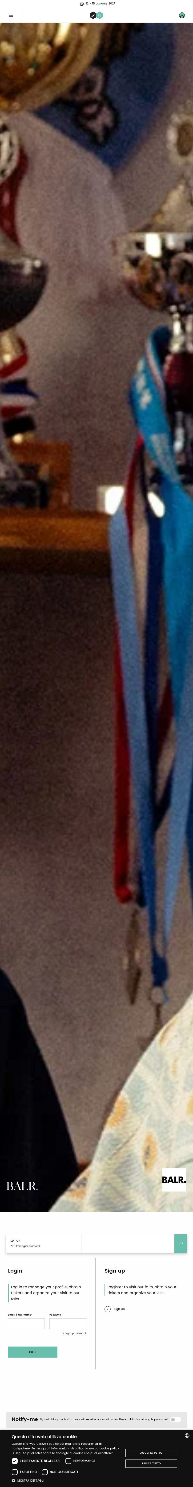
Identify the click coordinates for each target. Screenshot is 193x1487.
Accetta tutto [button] (151, 1453)
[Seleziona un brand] (96, 15)
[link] (182, 15)
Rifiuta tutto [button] (151, 1463)
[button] (66, 1480)
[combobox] (187, 1435)
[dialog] (96, 1458)
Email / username (19, 1315)
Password (55, 1315)
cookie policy (109, 1448)
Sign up (119, 1309)
